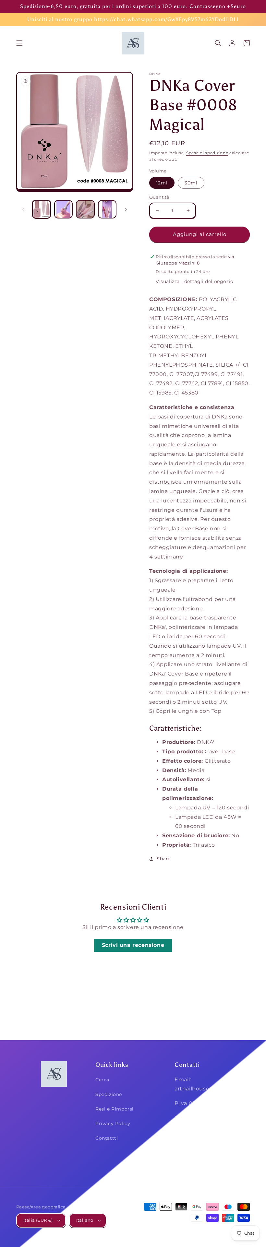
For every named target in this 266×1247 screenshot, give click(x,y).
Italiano (84, 1220)
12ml (162, 183)
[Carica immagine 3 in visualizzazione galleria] (85, 209)
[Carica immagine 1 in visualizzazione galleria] (41, 209)
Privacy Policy (112, 1123)
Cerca (102, 1080)
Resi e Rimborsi (114, 1109)
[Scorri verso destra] (126, 209)
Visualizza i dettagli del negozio (195, 281)
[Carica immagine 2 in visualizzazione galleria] (63, 209)
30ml (191, 183)
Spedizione (108, 1094)
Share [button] (164, 859)
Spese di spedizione (207, 152)
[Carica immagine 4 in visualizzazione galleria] (107, 209)
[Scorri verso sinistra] (23, 209)
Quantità (159, 197)
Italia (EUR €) (38, 1220)
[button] (19, 43)
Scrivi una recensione (133, 945)
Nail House (202, 1230)
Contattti (106, 1138)
